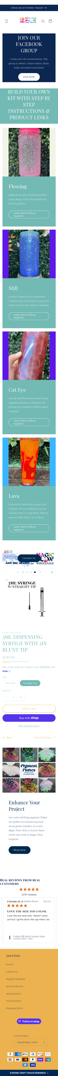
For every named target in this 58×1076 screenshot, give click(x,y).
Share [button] (9, 737)
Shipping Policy (14, 1008)
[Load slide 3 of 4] (31, 572)
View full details (43, 737)
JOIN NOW (29, 76)
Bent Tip (12, 684)
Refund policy (13, 993)
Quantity (6, 690)
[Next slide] (40, 572)
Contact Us (29, 558)
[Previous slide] (17, 572)
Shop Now (19, 849)
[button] (29, 1073)
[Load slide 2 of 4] (27, 572)
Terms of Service (15, 986)
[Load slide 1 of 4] (23, 572)
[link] (29, 937)
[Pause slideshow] (52, 572)
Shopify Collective (15, 979)
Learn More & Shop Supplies (24, 214)
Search (9, 964)
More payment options (29, 726)
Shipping (6, 661)
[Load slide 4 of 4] (35, 572)
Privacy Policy (13, 1000)
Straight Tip (30, 683)
